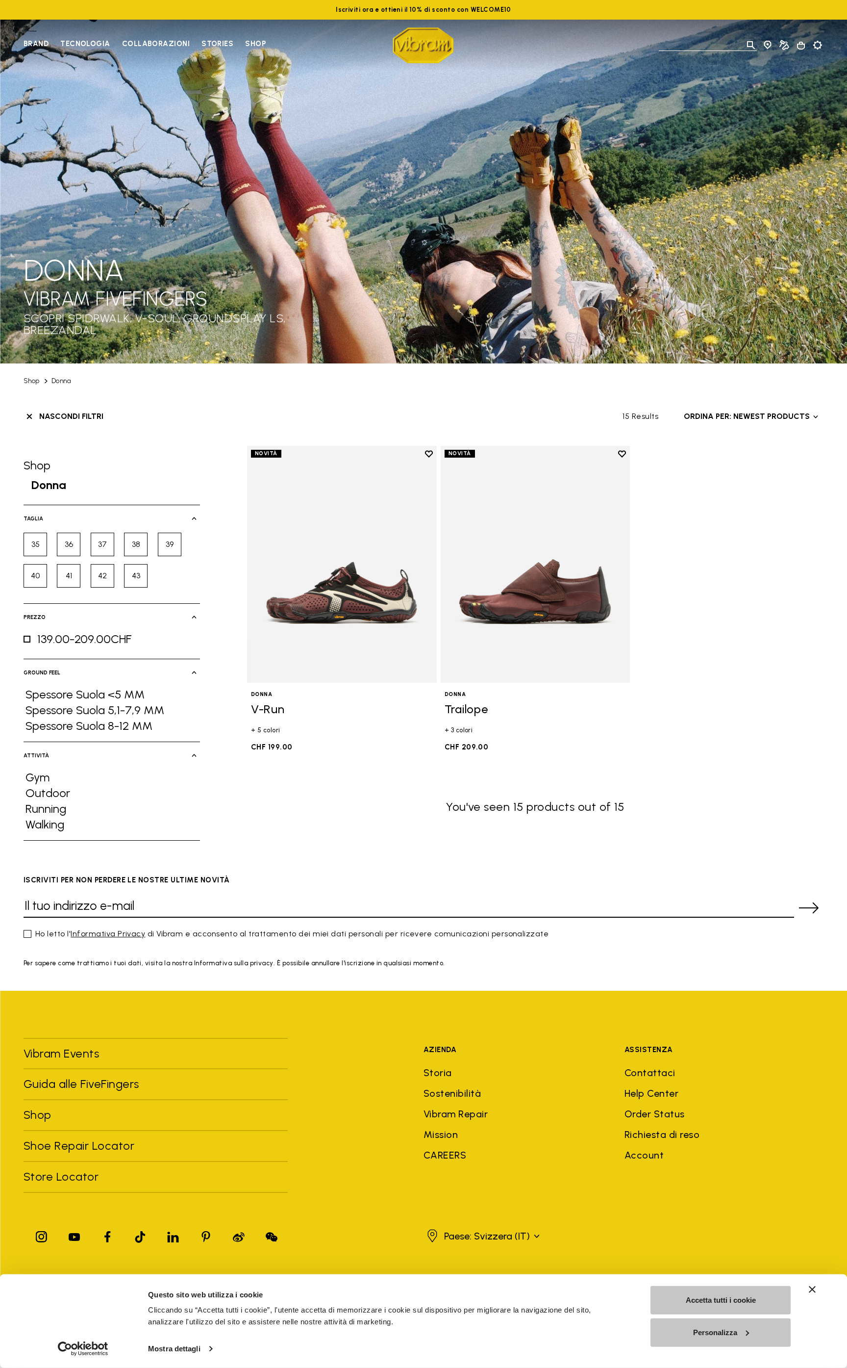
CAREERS (445, 1155)
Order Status (654, 1114)
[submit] (808, 908)
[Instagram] (42, 1234)
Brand (36, 43)
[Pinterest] (206, 1234)
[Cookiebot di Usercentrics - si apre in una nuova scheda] (83, 1349)
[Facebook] (107, 1234)
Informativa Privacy (108, 933)
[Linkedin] (173, 1234)
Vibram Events (61, 1053)
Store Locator (61, 1176)
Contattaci (649, 1073)
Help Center (651, 1093)
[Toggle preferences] (817, 45)
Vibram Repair (456, 1114)
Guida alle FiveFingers (83, 1084)
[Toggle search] (751, 45)
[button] (482, 1236)
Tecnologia (85, 43)
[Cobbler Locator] (784, 45)
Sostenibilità (452, 1093)
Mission (441, 1134)
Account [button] (644, 1155)
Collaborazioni (156, 43)
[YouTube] (74, 1234)
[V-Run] (342, 564)
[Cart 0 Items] (801, 46)
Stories (217, 43)
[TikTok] (140, 1234)
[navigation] (145, 45)
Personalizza (715, 1332)
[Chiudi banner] (812, 1289)
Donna (61, 381)
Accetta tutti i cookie (721, 1300)
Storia (438, 1073)
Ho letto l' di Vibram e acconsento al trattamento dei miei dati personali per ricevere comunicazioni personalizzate (291, 933)
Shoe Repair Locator (79, 1145)
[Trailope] (535, 564)
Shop (255, 43)
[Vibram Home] (423, 45)
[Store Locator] (767, 45)
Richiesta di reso (661, 1134)
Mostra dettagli (174, 1348)
